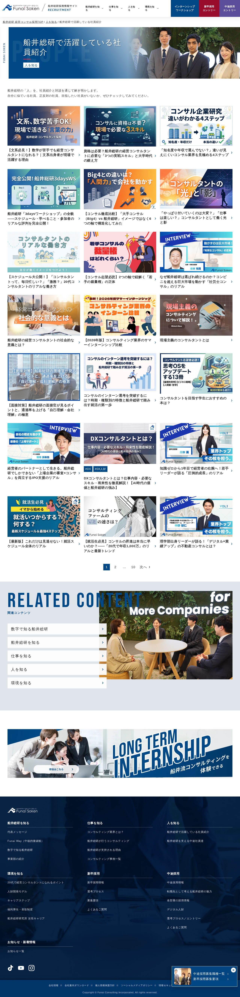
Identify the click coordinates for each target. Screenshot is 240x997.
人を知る (51, 21)
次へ (143, 567)
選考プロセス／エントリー (184, 918)
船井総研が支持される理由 (104, 849)
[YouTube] (21, 968)
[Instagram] (31, 968)
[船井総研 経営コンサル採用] (39, 7)
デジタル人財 (175, 909)
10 (133, 567)
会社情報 (53, 985)
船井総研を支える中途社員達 (185, 840)
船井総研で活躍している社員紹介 (188, 831)
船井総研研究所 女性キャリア (26, 918)
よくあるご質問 (97, 909)
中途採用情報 (175, 882)
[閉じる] (233, 970)
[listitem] (40, 842)
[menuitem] (94, 8)
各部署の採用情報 (178, 900)
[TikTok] (11, 968)
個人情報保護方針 (105, 985)
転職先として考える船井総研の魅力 (189, 891)
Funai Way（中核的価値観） (26, 840)
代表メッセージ (17, 831)
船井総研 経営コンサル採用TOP (23, 21)
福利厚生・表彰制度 (20, 909)
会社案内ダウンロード (77, 985)
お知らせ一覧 (16, 951)
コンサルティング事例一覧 (104, 858)
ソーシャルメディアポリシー (136, 985)
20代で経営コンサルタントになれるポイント (36, 882)
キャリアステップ (19, 900)
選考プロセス (95, 891)
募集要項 (93, 900)
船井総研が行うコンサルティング (108, 840)
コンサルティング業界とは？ (105, 831)
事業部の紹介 (16, 858)
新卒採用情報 (95, 882)
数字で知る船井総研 (20, 849)
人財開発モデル (17, 891)
